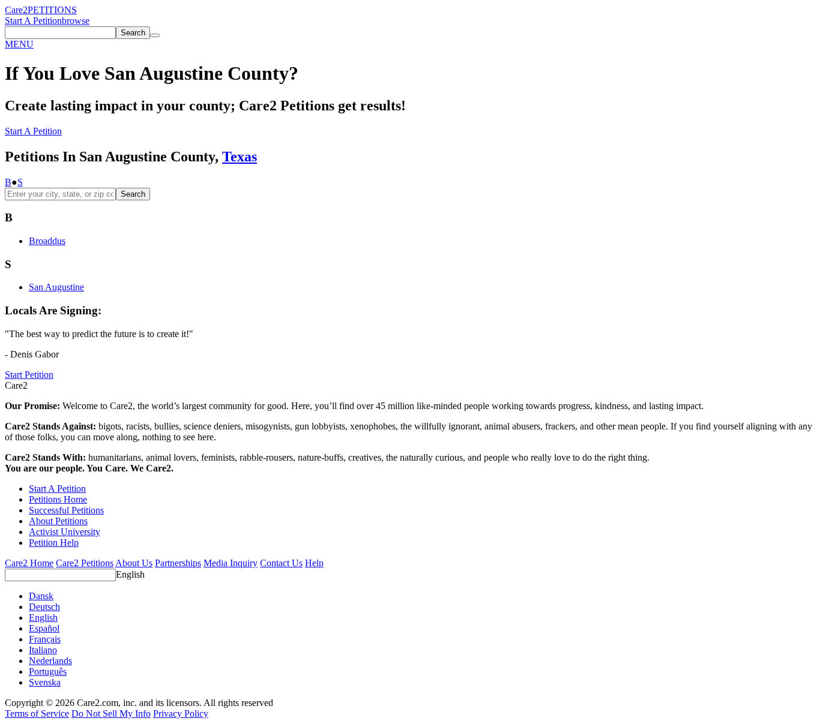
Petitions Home (58, 499)
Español (44, 628)
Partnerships (178, 563)
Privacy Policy (180, 713)
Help (314, 563)
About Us (133, 563)
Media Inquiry (230, 563)
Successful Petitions (66, 510)
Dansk (41, 596)
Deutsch (44, 607)
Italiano (43, 650)
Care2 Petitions (84, 563)
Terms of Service (37, 713)
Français (45, 639)
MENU (19, 44)
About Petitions (58, 521)
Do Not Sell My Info (111, 713)
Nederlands (50, 661)
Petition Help (54, 542)
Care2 (16, 10)
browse (75, 21)
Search (133, 194)
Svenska (45, 682)
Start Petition (29, 374)
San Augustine (56, 287)
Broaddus (47, 241)
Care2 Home (29, 563)
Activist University (64, 532)
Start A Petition (33, 21)
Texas (239, 156)
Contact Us (281, 563)
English (130, 574)
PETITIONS (52, 10)
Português (48, 671)
